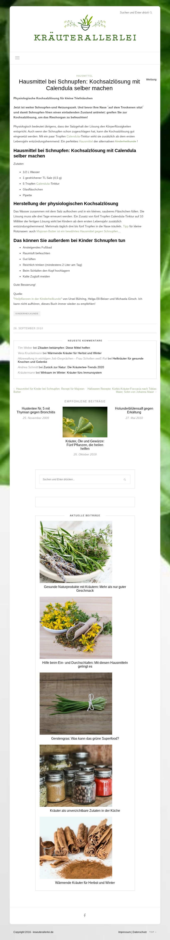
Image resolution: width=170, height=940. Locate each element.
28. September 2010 (28, 328)
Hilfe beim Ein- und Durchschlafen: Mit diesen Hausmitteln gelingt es (85, 664)
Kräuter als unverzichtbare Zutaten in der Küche (85, 810)
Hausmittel (84, 76)
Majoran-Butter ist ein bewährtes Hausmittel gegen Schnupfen (77, 231)
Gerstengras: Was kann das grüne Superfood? (85, 738)
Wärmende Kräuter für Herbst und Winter (74, 353)
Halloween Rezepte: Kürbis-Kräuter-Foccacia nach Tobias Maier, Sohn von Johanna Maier (122, 390)
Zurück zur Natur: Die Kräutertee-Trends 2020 (74, 367)
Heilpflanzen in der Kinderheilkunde (38, 298)
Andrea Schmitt (28, 367)
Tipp (126, 226)
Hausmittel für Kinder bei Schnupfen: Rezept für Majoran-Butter (49, 390)
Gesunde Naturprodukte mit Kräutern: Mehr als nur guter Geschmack (85, 588)
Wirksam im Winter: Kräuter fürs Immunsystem (71, 372)
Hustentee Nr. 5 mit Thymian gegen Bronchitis (36, 410)
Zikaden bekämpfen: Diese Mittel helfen (64, 347)
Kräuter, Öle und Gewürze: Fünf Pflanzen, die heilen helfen (85, 444)
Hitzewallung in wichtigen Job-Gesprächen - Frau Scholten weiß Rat (62, 358)
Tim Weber (25, 347)
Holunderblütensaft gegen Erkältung (134, 410)
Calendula (73, 136)
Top (152, 932)
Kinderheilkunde (125, 141)
